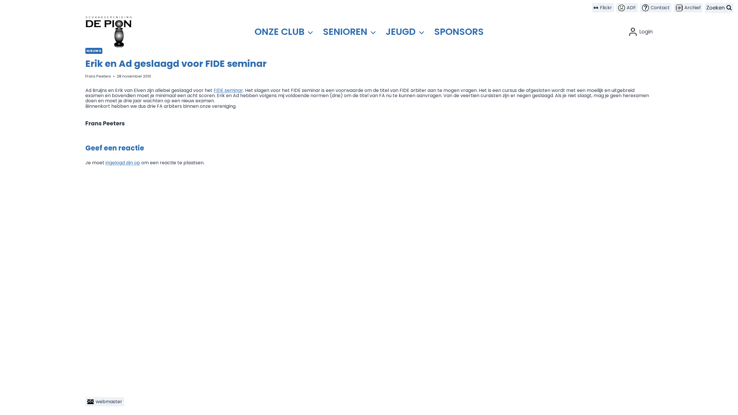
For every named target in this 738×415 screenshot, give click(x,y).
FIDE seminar (228, 90)
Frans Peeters (98, 76)
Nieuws (93, 50)
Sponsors (459, 31)
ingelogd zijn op (123, 162)
